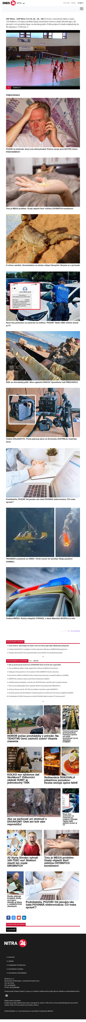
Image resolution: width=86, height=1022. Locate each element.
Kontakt (11, 957)
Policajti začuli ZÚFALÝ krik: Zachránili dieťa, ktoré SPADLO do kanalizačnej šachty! (35, 653)
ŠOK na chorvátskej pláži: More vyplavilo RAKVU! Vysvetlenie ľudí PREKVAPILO (34, 686)
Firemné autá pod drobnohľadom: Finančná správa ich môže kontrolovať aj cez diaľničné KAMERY (41, 693)
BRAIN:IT (50, 1011)
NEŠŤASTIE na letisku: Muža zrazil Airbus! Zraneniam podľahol (29, 679)
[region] (23, 3)
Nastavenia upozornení (17, 973)
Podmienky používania (17, 965)
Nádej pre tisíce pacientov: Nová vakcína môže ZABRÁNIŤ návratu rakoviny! (34, 672)
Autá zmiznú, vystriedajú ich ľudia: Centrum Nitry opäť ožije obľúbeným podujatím (39, 646)
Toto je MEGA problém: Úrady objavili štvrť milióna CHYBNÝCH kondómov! (33, 668)
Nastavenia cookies (15, 969)
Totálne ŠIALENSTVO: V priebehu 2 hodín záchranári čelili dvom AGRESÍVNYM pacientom (38, 649)
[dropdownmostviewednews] (43, 656)
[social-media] (6, 996)
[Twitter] (13, 917)
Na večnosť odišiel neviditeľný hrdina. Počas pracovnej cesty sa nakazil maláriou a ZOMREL (39, 675)
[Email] (18, 917)
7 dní (30, 661)
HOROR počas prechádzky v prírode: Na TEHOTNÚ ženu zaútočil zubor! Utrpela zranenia (38, 682)
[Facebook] (8, 917)
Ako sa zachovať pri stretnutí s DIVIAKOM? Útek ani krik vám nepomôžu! (35, 665)
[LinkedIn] (24, 917)
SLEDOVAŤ (11, 929)
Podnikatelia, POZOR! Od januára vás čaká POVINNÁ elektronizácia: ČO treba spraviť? (37, 696)
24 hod (35, 661)
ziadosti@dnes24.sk (72, 991)
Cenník (11, 961)
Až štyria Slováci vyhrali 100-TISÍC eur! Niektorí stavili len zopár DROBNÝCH (33, 689)
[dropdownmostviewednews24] (43, 701)
